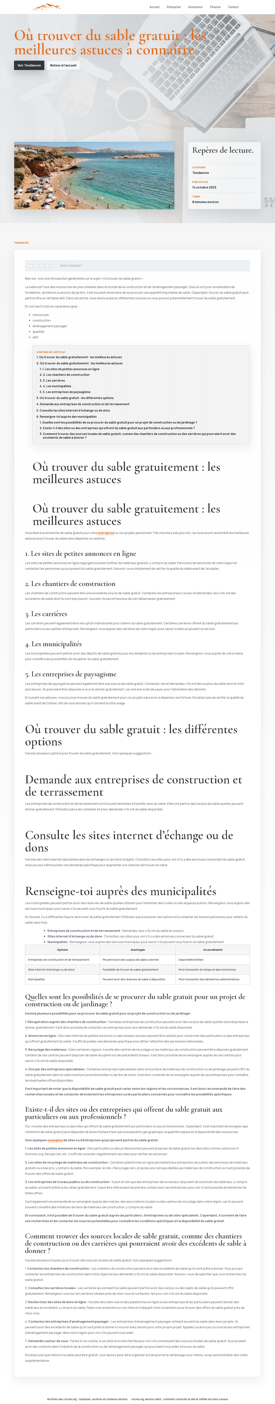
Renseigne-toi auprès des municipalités (68, 417)
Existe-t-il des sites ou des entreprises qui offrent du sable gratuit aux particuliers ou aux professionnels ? (119, 428)
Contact (233, 7)
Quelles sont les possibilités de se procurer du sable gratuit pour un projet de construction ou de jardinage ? (119, 422)
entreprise (106, 533)
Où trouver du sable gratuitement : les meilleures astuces (80, 357)
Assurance (195, 7)
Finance (215, 7)
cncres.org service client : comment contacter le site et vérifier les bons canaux (179, 1399)
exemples (55, 1140)
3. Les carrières (54, 381)
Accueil (154, 7)
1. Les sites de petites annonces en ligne (71, 369)
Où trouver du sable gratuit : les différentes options (77, 398)
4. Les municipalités (57, 386)
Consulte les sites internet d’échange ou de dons (75, 410)
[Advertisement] (137, 106)
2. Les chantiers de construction (66, 375)
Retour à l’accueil (63, 65)
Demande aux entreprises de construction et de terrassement (84, 404)
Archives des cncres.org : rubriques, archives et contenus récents (87, 1399)
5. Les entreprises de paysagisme (67, 392)
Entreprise (174, 7)
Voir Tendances (29, 65)
